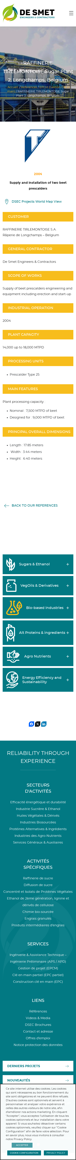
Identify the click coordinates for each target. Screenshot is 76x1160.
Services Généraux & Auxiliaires (38, 842)
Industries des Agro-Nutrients (38, 836)
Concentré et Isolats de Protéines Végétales (38, 891)
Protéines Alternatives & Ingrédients (38, 829)
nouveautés (18, 1080)
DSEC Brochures (38, 1025)
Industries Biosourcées (38, 822)
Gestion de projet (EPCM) (38, 968)
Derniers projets (23, 1066)
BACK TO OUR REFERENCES (35, 505)
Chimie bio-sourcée (38, 912)
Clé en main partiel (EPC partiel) (38, 975)
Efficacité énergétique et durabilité (38, 802)
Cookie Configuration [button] (24, 1153)
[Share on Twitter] (37, 724)
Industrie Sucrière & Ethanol (38, 809)
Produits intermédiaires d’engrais (38, 925)
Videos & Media (38, 1018)
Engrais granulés (38, 918)
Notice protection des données (38, 1045)
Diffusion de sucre (38, 885)
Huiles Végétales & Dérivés (38, 815)
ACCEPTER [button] (22, 1145)
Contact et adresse (38, 1031)
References (29, 87)
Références (38, 1011)
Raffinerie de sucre (38, 878)
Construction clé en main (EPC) (38, 981)
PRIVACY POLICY (55, 1153)
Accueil (13, 87)
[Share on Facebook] (31, 724)
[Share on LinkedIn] (43, 724)
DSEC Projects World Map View (37, 201)
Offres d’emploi (38, 1038)
